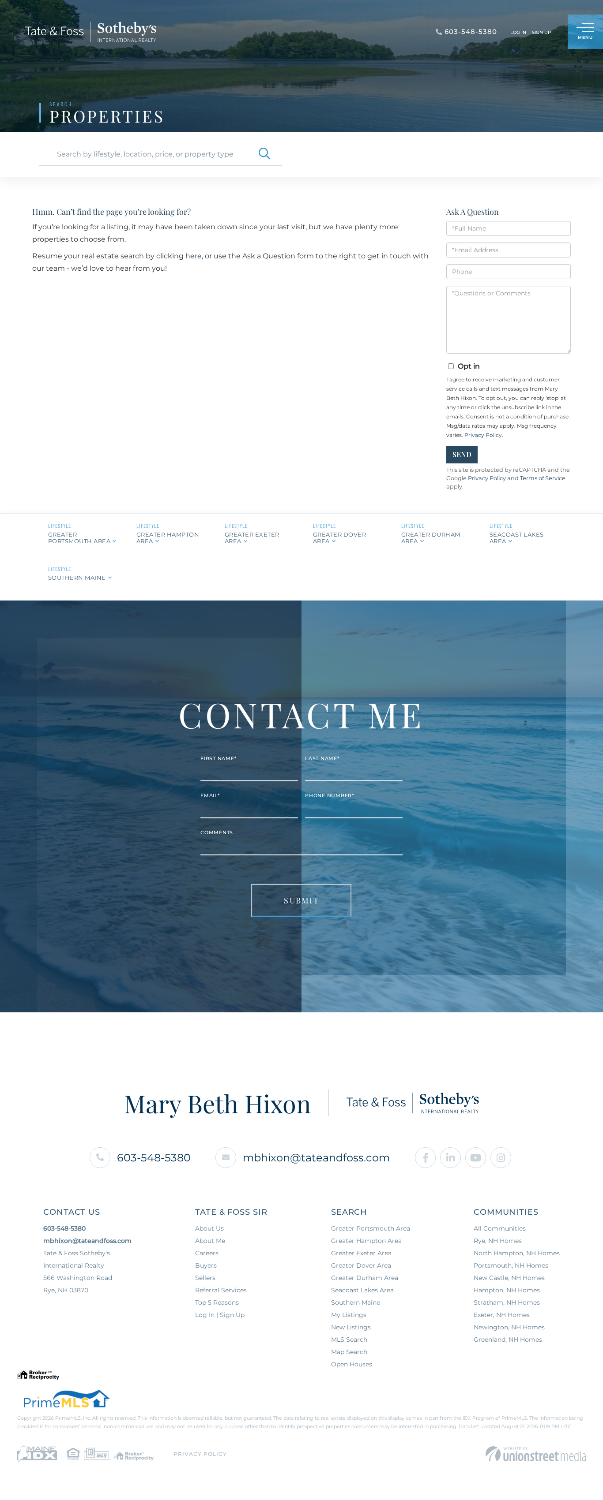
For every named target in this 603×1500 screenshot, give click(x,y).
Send (461, 454)
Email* (210, 795)
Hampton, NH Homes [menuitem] (507, 1290)
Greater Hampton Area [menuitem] (366, 1241)
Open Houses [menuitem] (351, 1364)
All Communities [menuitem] (500, 1228)
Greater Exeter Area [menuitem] (361, 1253)
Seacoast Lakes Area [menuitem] (362, 1290)
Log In (518, 32)
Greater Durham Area (430, 538)
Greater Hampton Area (168, 538)
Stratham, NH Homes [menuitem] (507, 1302)
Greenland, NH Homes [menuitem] (508, 1339)
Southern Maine (77, 577)
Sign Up (541, 32)
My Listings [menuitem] (348, 1315)
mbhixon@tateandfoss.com (316, 1157)
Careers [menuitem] (207, 1253)
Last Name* (322, 758)
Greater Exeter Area (252, 538)
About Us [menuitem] (209, 1228)
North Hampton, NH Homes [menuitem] (517, 1253)
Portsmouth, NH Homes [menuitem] (511, 1265)
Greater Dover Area (339, 538)
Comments (216, 832)
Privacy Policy (483, 435)
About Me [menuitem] (210, 1241)
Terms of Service (542, 478)
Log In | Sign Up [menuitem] (220, 1315)
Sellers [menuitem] (205, 1278)
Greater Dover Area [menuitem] (361, 1265)
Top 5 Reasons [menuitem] (217, 1302)
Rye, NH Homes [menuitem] (498, 1241)
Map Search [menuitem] (349, 1352)
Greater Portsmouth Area (79, 538)
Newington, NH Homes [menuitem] (509, 1327)
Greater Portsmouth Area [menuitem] (370, 1228)
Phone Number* (329, 795)
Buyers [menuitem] (206, 1265)
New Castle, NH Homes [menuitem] (509, 1278)
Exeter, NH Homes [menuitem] (502, 1315)
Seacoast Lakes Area (517, 538)
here (193, 256)
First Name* (218, 758)
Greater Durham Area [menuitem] (364, 1278)
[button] (264, 154)
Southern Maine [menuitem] (355, 1302)
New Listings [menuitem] (351, 1327)
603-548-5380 (154, 1157)
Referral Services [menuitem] (221, 1290)
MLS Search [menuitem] (349, 1339)
